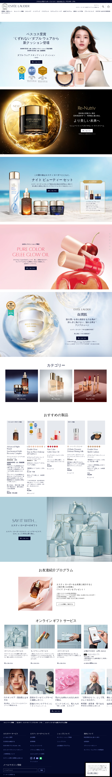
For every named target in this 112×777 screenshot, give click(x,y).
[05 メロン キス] (57, 446)
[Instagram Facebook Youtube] (41, 758)
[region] (98, 769)
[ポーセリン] (91, 446)
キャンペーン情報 (19, 11)
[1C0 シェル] (29, 446)
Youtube (37, 758)
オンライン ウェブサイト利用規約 (94, 749)
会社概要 (32, 737)
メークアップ (36, 11)
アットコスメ (34, 761)
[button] (44, 448)
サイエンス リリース (36, 745)
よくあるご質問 (7, 737)
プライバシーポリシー (90, 745)
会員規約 (86, 741)
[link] (16, 450)
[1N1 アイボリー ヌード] (40, 446)
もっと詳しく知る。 (93, 773)
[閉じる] (105, 768)
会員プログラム (67, 11)
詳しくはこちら (36, 62)
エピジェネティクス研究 (37, 754)
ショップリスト (61, 741)
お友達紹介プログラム (63, 745)
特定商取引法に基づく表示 (91, 737)
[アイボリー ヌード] (88, 446)
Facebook (34, 758)
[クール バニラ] (97, 446)
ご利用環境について (9, 754)
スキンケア (28, 11)
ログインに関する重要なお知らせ (13, 758)
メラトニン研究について (37, 749)
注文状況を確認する (9, 741)
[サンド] (95, 446)
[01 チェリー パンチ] (48, 446)
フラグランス (45, 11)
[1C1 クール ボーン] (31, 446)
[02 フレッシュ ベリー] (50, 446)
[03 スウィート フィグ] (53, 446)
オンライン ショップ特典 (64, 737)
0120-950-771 (61, 1)
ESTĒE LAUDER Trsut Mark (5, 6)
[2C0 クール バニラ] (33, 446)
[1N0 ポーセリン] (38, 446)
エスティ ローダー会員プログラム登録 (56, 722)
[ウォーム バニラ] (99, 446)
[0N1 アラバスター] (36, 446)
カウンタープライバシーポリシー (13, 749)
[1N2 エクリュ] (42, 446)
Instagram (31, 758)
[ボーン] (93, 446)
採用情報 (32, 741)
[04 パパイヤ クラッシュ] (55, 446)
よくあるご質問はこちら (90, 663)
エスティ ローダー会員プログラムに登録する (87, 7)
